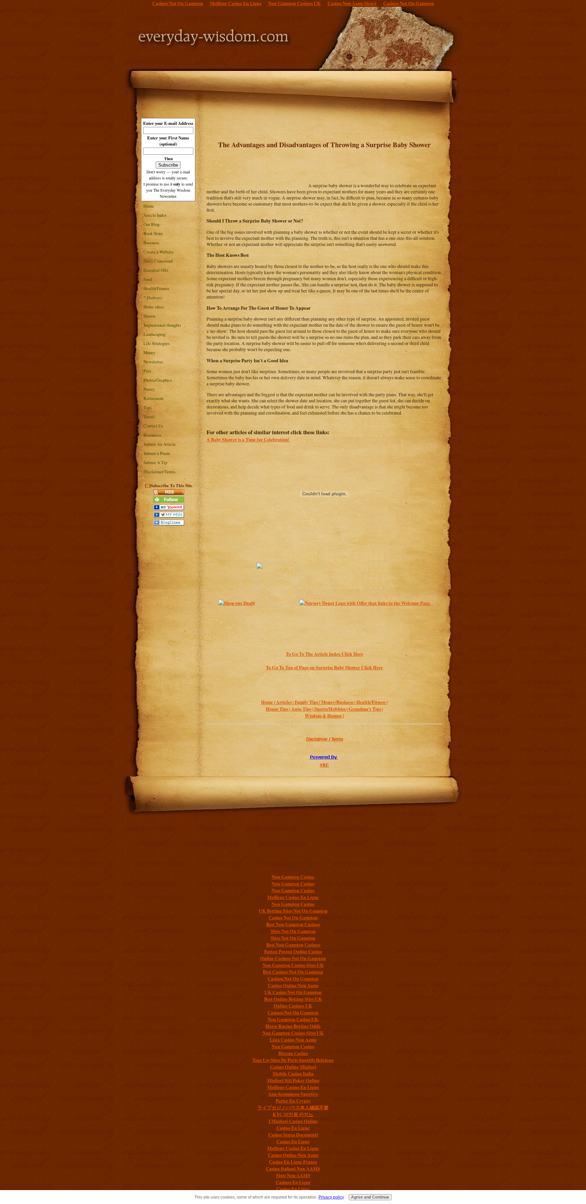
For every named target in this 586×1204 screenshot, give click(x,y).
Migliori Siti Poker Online (293, 1080)
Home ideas (153, 307)
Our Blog (151, 224)
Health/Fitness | (372, 702)
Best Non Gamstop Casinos (293, 924)
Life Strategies (156, 343)
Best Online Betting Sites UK (293, 999)
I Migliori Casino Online (293, 1121)
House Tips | (278, 709)
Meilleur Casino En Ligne (293, 897)
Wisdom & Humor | (324, 715)
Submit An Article (159, 444)
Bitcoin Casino (293, 1053)
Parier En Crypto (293, 1100)
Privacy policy (331, 1197)
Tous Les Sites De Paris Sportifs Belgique (293, 1060)
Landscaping (154, 334)
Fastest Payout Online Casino (293, 951)
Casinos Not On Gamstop (293, 978)
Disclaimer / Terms (324, 739)
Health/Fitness (156, 288)
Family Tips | (308, 702)
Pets (147, 371)
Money (149, 352)
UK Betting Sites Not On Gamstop (293, 910)
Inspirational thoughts (162, 325)
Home (148, 206)
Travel (149, 417)
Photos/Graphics (157, 380)
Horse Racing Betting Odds (293, 1026)
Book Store (153, 233)
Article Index (155, 215)
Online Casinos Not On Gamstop (293, 958)
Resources (152, 435)
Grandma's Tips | (366, 709)
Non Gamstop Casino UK (293, 1019)
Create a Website (158, 252)
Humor (149, 316)
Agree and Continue (370, 1197)
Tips (147, 407)
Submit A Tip (155, 462)
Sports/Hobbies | (331, 709)
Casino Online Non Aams (293, 985)
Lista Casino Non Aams (293, 1039)
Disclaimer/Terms (159, 472)
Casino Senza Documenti (293, 1134)
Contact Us (153, 426)
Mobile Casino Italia (293, 1073)
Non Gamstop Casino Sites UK (293, 965)
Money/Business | (338, 702)
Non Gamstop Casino (293, 877)
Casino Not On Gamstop (293, 917)
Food (147, 279)
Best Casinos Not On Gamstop (293, 972)
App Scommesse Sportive (293, 1094)
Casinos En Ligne (293, 1182)
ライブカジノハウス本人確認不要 (293, 1107)
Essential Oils (155, 270)
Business (151, 243)
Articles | (285, 702)
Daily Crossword (158, 261)
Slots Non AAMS (293, 1175)
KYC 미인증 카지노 (293, 1114)
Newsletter (153, 362)
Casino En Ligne (293, 1128)
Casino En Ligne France (293, 1162)
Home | (268, 702)
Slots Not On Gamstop (293, 931)
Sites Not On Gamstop (293, 938)
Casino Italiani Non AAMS (293, 1168)
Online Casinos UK (293, 1005)
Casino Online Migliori (293, 1067)
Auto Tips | (302, 709)
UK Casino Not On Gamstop (293, 992)
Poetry (149, 389)
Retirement (153, 398)
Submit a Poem (156, 453)
